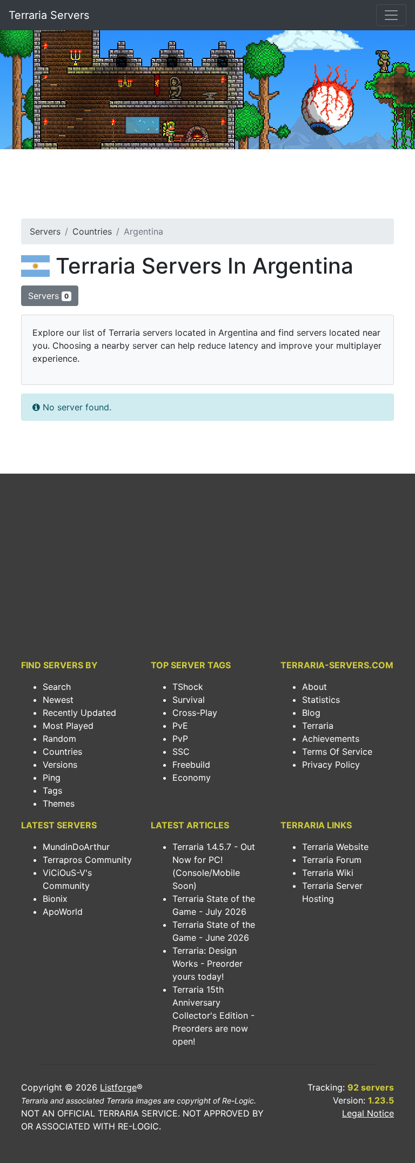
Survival (188, 699)
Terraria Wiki (327, 872)
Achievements (330, 738)
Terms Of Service (337, 751)
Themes (59, 803)
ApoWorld (63, 911)
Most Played (68, 725)
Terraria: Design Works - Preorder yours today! (207, 963)
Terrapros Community (87, 859)
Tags (52, 790)
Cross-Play (194, 712)
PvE (180, 725)
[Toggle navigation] (391, 15)
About (314, 686)
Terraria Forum (332, 859)
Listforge (118, 1087)
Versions (60, 764)
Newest (58, 699)
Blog (311, 712)
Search (57, 686)
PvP (180, 738)
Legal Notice (368, 1113)
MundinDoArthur (76, 846)
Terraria (317, 725)
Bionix (55, 898)
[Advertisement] (207, 187)
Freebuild (191, 764)
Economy (191, 777)
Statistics (321, 699)
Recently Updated (79, 712)
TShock (187, 686)
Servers (45, 231)
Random (59, 738)
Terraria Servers (49, 15)
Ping (52, 777)
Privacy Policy (331, 764)
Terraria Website (335, 846)
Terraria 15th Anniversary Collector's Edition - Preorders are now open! (213, 1015)
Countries (92, 231)
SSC (181, 751)
